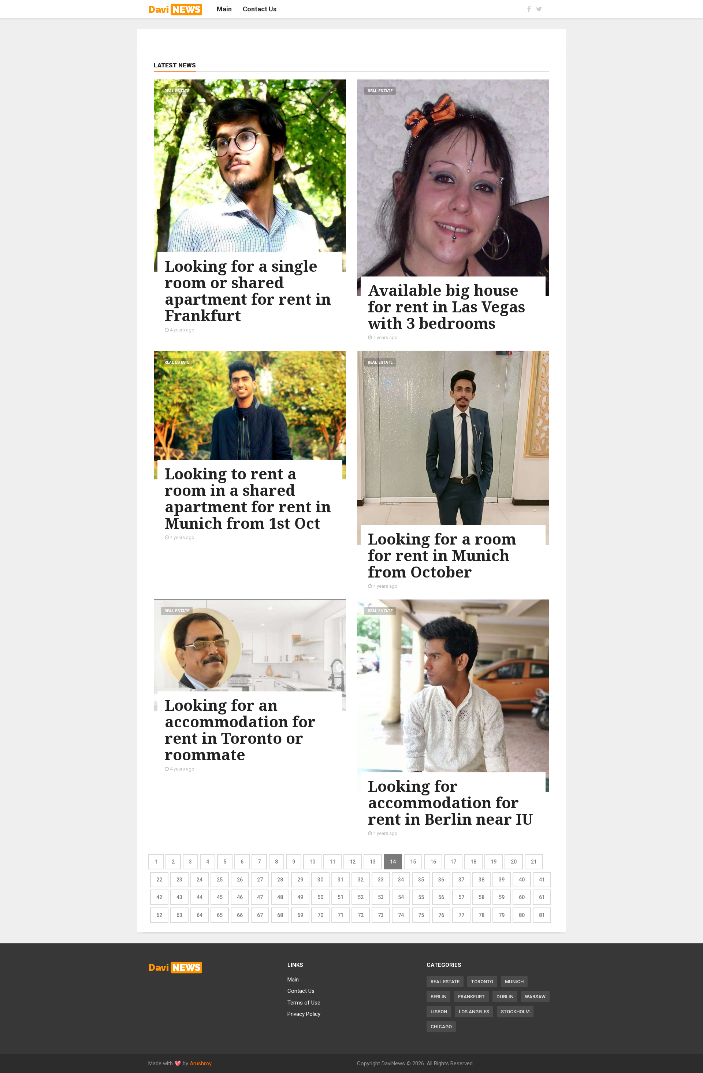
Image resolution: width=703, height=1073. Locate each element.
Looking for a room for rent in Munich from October (442, 555)
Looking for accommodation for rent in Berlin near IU (450, 802)
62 (159, 915)
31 (340, 880)
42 (159, 897)
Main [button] (224, 9)
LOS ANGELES (474, 1011)
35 (421, 880)
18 (473, 862)
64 (199, 915)
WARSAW (535, 996)
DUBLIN (504, 996)
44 (199, 897)
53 (381, 897)
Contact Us (301, 991)
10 (312, 862)
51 (340, 897)
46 (240, 897)
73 (381, 915)
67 (260, 915)
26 (240, 880)
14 (393, 862)
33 (381, 880)
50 (320, 897)
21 (534, 862)
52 (361, 897)
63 (179, 915)
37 (461, 880)
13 (373, 862)
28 (280, 880)
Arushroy (201, 1063)
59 (502, 897)
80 (522, 915)
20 (514, 862)
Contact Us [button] (259, 9)
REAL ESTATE (445, 981)
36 (441, 880)
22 (159, 880)
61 (542, 897)
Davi (174, 9)
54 (401, 897)
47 (260, 897)
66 (240, 915)
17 (453, 862)
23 (179, 880)
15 (413, 862)
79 (502, 915)
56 (441, 897)
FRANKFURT (471, 996)
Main (293, 979)
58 (481, 897)
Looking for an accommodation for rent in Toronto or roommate (240, 730)
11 (332, 862)
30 (320, 880)
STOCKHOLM (515, 1011)
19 (493, 862)
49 (300, 897)
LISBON (439, 1011)
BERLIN (438, 996)
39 (502, 880)
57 (461, 897)
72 (361, 915)
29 (300, 880)
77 (461, 915)
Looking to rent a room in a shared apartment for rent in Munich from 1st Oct (248, 498)
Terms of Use (303, 1002)
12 (353, 862)
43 (179, 897)
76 (441, 915)
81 (542, 915)
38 (481, 880)
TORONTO (482, 981)
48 (280, 897)
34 (401, 880)
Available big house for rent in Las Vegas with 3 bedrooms (446, 306)
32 (361, 880)
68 (280, 915)
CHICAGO (441, 1026)
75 (421, 915)
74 (401, 915)
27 (260, 880)
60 (522, 897)
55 (421, 897)
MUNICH (514, 981)
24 (199, 880)
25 (220, 880)
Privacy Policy (303, 1014)
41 (542, 880)
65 (220, 915)
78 (481, 915)
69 (300, 915)
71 (340, 915)
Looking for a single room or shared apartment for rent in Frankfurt (248, 291)
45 (220, 897)
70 (320, 915)
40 (522, 880)
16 (433, 862)
